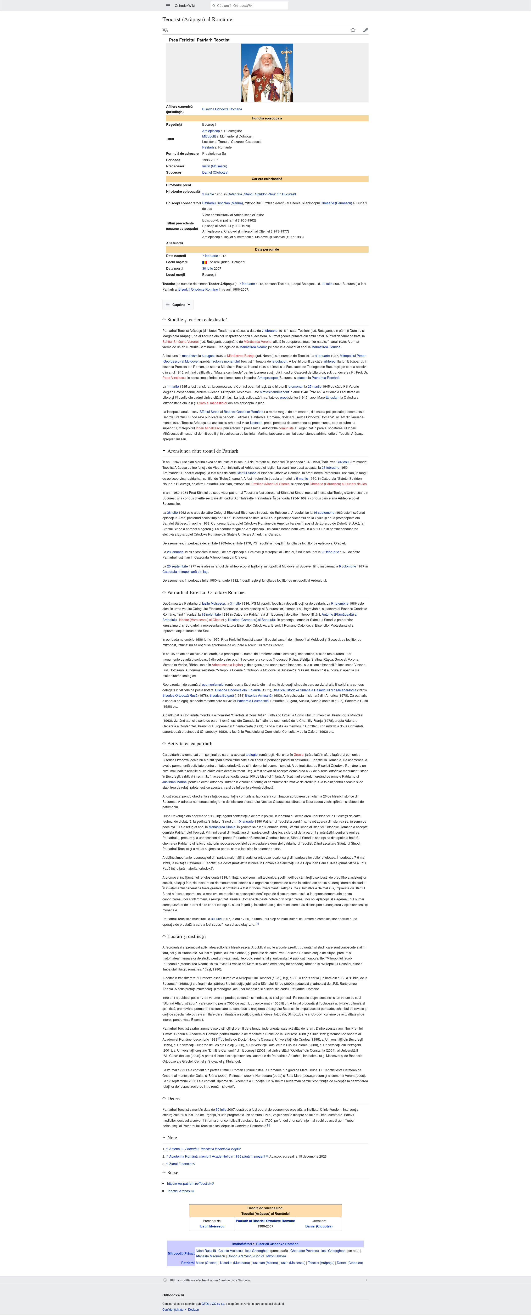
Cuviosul (343, 461)
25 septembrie (177, 566)
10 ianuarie (245, 821)
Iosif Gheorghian (257, 1250)
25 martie (315, 386)
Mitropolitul (348, 355)
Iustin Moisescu (213, 603)
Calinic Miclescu (230, 1250)
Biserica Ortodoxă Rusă (179, 695)
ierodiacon (279, 361)
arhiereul (329, 361)
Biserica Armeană (258, 695)
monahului (232, 361)
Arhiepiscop (211, 130)
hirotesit (266, 392)
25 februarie (330, 551)
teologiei (252, 754)
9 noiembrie (339, 603)
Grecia (298, 754)
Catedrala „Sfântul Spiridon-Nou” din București (262, 194)
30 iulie (207, 268)
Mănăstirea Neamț (253, 347)
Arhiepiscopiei (268, 377)
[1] (257, 923)
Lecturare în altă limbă (165, 30)
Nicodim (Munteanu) (235, 1262)
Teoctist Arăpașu (179, 1190)
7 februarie (210, 255)
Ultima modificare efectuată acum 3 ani (198, 1280)
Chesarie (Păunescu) (336, 203)
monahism (189, 355)
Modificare (365, 30)
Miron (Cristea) (207, 1262)
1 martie (173, 386)
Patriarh (208, 147)
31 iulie (235, 603)
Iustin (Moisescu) (214, 166)
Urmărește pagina (353, 30)
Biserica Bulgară (221, 695)
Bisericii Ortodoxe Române (198, 289)
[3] (268, 1124)
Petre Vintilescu (174, 377)
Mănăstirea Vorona (258, 341)
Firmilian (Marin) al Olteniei (270, 483)
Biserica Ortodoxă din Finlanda (238, 690)
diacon (302, 377)
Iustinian (256, 422)
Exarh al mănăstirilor (212, 403)
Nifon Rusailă (206, 1250)
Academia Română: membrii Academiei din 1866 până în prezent (217, 1156)
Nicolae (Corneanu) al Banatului (252, 619)
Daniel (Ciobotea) (215, 172)
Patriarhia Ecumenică (253, 700)
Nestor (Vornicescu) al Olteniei (201, 619)
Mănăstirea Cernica (326, 347)
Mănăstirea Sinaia (222, 826)
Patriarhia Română (326, 377)
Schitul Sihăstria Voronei (180, 341)
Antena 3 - (203, 1148)
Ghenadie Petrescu (304, 1250)
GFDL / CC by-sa (213, 1304)
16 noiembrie (211, 614)
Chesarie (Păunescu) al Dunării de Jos (338, 483)
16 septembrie (323, 512)
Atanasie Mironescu (210, 1256)
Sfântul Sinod (209, 411)
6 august (208, 355)
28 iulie (172, 512)
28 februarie (330, 467)
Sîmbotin (244, 1280)
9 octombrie (347, 566)
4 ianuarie (322, 355)
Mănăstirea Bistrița (241, 355)
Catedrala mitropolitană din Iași (185, 571)
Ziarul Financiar (180, 1163)
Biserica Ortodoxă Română (222, 109)
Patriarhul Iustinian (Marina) (222, 203)
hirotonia (217, 361)
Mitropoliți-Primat (181, 1253)
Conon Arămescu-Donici (246, 1256)
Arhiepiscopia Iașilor (227, 664)
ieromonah (295, 386)
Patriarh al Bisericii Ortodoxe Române (265, 1220)
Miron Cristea (276, 1256)
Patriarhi (188, 1262)
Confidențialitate (173, 1309)
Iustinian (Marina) (265, 1262)
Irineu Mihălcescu (209, 428)
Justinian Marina (174, 781)
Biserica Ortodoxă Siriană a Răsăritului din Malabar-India (314, 690)
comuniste (286, 428)
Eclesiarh (333, 397)
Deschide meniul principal (168, 5)
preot (283, 397)
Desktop (193, 1309)
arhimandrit (280, 392)
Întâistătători (242, 1243)
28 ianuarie (175, 551)
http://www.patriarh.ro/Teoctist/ (189, 1183)
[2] (219, 1038)
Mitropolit (209, 136)
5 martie (208, 194)
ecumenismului (213, 684)
